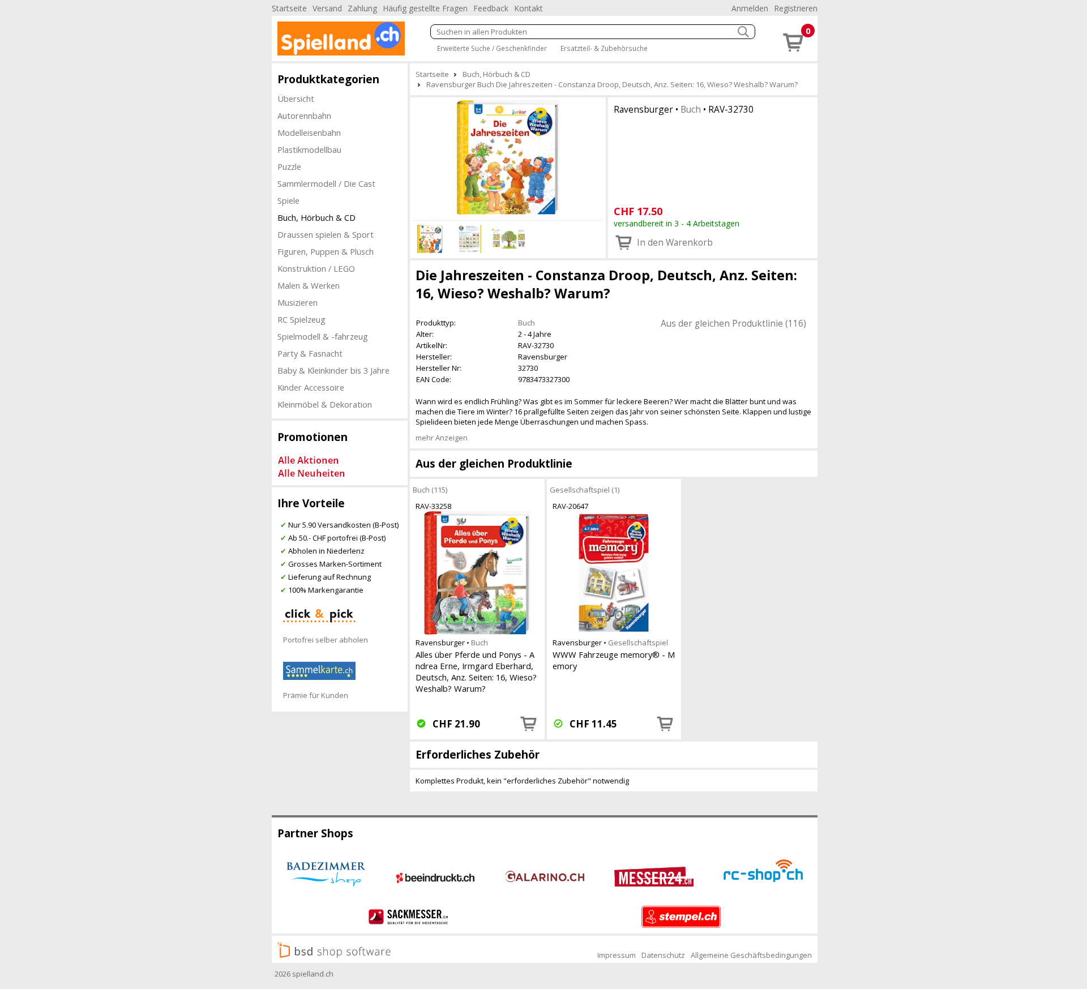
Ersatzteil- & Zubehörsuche (604, 48)
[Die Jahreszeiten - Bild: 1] (508, 157)
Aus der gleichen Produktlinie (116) (733, 323)
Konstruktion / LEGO (316, 268)
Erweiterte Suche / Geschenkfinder (492, 48)
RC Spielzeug (301, 319)
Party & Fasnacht (310, 353)
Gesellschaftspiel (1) (584, 490)
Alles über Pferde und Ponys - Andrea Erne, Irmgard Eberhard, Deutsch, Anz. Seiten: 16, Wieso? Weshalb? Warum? (476, 671)
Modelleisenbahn (309, 132)
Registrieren (796, 8)
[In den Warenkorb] (529, 723)
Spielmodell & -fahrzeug (322, 336)
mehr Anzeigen (442, 438)
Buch (691, 109)
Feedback (490, 8)
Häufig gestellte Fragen (425, 8)
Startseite (289, 8)
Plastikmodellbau (309, 149)
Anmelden (749, 8)
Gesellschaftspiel (638, 642)
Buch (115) (430, 490)
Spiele (288, 200)
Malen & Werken (308, 285)
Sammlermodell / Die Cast (326, 183)
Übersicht (295, 98)
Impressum (616, 955)
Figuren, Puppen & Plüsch (325, 251)
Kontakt (528, 8)
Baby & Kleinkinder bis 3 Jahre (333, 370)
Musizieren (297, 302)
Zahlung (362, 8)
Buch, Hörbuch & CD (316, 217)
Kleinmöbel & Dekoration (324, 404)
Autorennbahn (304, 115)
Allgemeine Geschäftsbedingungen (751, 955)
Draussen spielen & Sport (325, 234)
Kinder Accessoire (310, 387)
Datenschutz (663, 955)
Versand (327, 8)
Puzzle (289, 166)
